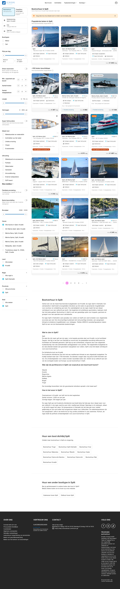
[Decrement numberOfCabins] (18, 85)
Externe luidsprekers (12, 177)
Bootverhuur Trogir (49, 447)
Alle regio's (9, 275)
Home (33, 11)
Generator (8, 170)
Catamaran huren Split (50, 495)
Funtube (7, 163)
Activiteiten (57, 3)
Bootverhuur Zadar (83, 452)
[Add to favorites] (57, 28)
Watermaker (9, 166)
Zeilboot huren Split (67, 495)
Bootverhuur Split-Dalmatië (68, 447)
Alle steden (9, 302)
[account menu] (116, 2)
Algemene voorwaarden (10, 531)
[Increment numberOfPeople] (25, 79)
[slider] (3, 55)
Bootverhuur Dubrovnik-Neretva (53, 457)
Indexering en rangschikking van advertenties (17, 535)
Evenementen (9, 148)
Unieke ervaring (10, 141)
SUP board (8, 180)
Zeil (6, 44)
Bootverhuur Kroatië (49, 462)
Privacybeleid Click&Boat (11, 527)
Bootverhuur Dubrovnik (75, 457)
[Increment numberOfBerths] (25, 91)
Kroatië (43, 11)
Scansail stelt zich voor (10, 524)
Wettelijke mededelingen (11, 533)
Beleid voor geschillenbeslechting (13, 537)
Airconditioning (10, 173)
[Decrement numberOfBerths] (18, 91)
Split (55, 11)
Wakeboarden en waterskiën (14, 134)
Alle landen (9, 262)
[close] (115, 15)
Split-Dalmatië (49, 11)
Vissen (7, 145)
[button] (45, 133)
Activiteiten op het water (13, 138)
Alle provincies (10, 289)
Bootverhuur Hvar (85, 447)
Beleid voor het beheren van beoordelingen (16, 539)
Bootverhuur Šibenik (67, 452)
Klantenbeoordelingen (40, 524)
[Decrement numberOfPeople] (18, 79)
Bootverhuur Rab (91, 457)
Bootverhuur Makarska (50, 452)
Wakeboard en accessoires (14, 159)
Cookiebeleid (7, 529)
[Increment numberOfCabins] (25, 85)
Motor (7, 41)
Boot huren (48, 3)
